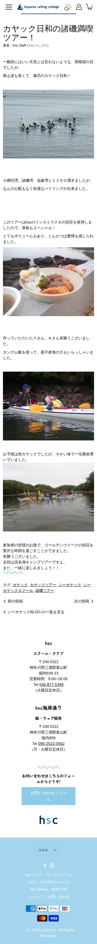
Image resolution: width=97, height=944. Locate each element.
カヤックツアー (43, 585)
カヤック (20, 585)
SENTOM (59, 889)
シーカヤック (69, 585)
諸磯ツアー (44, 590)
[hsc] (37, 7)
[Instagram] (52, 865)
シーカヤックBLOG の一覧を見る (36, 612)
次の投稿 (81, 601)
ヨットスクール (59, 874)
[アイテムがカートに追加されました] (89, 6)
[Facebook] (45, 865)
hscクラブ (33, 874)
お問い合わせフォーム (48, 796)
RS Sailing (39, 889)
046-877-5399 (51, 684)
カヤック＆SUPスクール (48, 882)
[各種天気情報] (68, 6)
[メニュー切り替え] (9, 7)
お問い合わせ (58, 896)
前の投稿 (15, 601)
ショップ (36, 896)
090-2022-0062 (51, 743)
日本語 (43, 850)
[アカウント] (79, 6)
